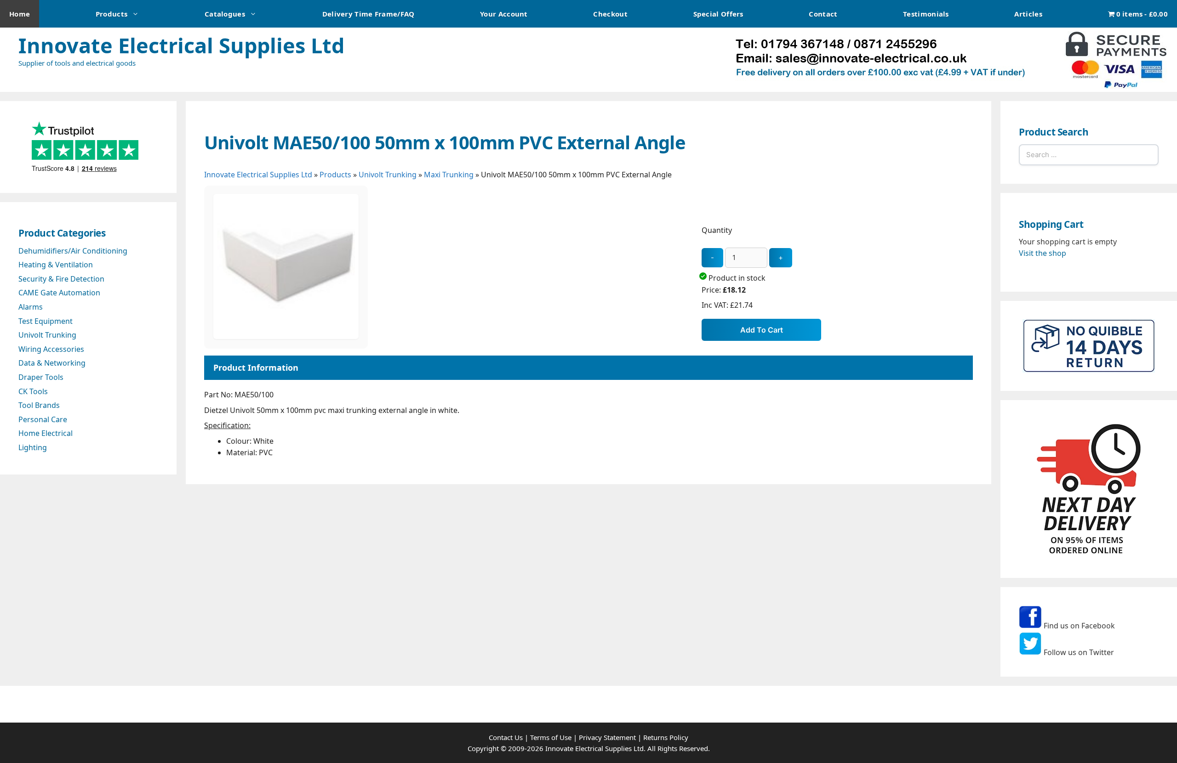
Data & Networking (52, 363)
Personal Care (42, 419)
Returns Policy (665, 737)
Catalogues (225, 13)
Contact (823, 13)
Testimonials (926, 13)
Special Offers (718, 13)
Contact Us (506, 737)
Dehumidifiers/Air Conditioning (72, 251)
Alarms (30, 307)
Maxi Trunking (449, 175)
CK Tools (33, 391)
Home (19, 13)
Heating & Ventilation (55, 265)
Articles (1028, 13)
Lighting (32, 447)
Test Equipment (45, 321)
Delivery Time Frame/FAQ (368, 13)
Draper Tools (40, 377)
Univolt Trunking (388, 175)
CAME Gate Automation (59, 293)
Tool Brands (39, 405)
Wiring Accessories (51, 349)
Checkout (610, 13)
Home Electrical (45, 433)
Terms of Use (550, 737)
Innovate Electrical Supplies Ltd (181, 45)
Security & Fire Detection (61, 279)
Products (111, 13)
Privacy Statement (607, 737)
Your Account (504, 13)
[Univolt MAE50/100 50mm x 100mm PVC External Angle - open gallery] (286, 336)
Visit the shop (1042, 253)
